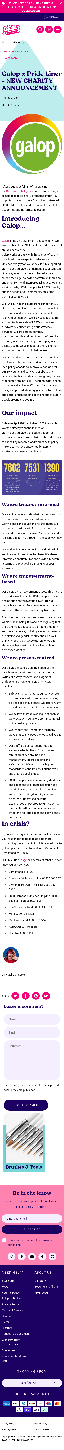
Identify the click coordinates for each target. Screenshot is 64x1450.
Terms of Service (12, 1310)
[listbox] (32, 1383)
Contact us (8, 1350)
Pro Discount (42, 1292)
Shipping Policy (11, 1298)
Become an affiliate (46, 1286)
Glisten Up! (19, 42)
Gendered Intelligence (19, 191)
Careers (7, 1316)
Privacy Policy (10, 1304)
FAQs (5, 1286)
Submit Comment (26, 1105)
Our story (40, 1280)
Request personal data (16, 1333)
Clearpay (7, 1327)
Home (5, 42)
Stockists (8, 1280)
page (24, 860)
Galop (5, 240)
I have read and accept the (24, 1240)
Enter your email (17, 1218)
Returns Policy (11, 1292)
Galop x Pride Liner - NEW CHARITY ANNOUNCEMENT (16, 51)
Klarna (5, 1322)
